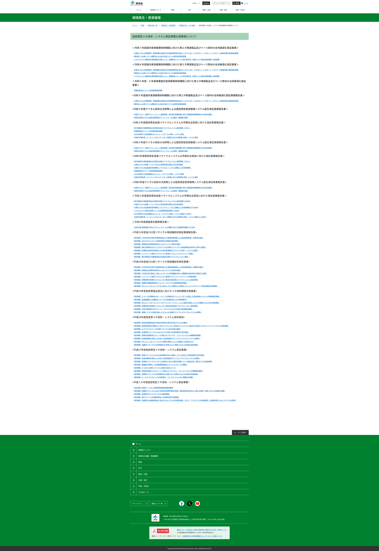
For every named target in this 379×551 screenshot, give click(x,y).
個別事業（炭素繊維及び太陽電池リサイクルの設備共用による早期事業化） (161, 299)
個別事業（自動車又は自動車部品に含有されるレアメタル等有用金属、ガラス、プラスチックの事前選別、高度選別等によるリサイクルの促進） (185, 400)
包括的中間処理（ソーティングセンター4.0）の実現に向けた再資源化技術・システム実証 (166, 137)
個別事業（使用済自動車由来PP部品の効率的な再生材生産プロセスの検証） (161, 322)
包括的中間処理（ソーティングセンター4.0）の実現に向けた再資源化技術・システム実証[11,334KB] (170, 217)
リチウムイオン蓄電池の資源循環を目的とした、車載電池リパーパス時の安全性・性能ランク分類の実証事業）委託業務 (176, 59)
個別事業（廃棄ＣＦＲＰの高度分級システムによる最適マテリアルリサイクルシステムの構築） (168, 312)
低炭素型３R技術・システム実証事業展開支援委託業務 (153, 387)
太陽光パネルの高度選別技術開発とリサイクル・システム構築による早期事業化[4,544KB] (166, 207)
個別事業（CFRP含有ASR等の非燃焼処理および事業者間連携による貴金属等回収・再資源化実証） (169, 238)
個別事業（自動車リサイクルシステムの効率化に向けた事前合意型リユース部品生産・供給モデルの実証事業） (173, 361)
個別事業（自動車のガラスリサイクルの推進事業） (152, 394)
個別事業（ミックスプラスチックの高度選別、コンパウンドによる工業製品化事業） (164, 377)
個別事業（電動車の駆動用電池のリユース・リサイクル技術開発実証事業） (161, 283)
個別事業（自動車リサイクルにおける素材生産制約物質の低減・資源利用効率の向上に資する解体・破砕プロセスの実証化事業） (180, 391)
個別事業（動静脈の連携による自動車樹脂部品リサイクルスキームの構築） (161, 364)
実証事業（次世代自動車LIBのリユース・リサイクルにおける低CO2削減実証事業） (163, 309)
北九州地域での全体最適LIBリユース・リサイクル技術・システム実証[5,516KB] (162, 214)
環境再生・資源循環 (168, 25)
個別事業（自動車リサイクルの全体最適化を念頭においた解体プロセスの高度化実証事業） (166, 345)
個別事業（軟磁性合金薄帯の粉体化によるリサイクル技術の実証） (158, 244)
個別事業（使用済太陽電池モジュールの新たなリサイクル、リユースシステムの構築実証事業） (168, 335)
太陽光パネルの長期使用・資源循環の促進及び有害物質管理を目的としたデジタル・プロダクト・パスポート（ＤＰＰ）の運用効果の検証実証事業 (186, 53)
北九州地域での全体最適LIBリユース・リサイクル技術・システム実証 (159, 134)
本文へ (195, 3)
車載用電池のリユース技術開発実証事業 (148, 90)
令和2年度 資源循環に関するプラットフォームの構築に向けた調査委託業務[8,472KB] (164, 227)
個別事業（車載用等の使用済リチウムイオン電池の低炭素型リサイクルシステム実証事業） (166, 279)
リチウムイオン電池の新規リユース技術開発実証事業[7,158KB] (156, 210)
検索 (237, 3)
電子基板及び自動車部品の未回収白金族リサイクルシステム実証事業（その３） (162, 161)
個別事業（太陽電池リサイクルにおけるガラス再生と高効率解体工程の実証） (161, 332)
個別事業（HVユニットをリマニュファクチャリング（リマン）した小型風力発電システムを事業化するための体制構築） (177, 302)
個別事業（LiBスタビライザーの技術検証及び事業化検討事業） (156, 241)
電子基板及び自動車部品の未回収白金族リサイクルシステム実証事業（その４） (162, 128)
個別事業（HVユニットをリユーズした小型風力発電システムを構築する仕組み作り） (164, 341)
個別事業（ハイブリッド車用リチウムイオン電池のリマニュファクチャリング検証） (164, 253)
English (206, 3)
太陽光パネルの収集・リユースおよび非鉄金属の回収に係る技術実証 (158, 164)
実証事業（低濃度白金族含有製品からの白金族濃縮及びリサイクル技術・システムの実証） (166, 250)
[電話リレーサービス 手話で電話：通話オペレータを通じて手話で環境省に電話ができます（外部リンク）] (160, 530)
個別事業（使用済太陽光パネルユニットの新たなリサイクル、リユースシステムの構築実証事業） (169, 371)
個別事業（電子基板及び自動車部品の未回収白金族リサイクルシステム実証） (161, 256)
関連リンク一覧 (157, 503)
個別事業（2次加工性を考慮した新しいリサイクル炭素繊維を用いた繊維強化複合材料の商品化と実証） (171, 273)
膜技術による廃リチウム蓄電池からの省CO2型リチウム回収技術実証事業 (160, 56)
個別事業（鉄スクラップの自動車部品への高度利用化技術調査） (157, 397)
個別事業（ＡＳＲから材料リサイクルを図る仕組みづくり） (155, 368)
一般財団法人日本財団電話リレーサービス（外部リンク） (202, 536)
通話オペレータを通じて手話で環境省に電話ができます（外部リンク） (202, 529)
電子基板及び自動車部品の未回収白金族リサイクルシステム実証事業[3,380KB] (162, 201)
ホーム (138, 10)
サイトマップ (137, 503)
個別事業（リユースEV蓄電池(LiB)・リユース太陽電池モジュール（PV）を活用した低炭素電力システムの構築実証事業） (177, 296)
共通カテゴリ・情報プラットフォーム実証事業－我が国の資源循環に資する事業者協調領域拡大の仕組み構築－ (173, 114)
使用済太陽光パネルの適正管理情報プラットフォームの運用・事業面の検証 (161, 117)
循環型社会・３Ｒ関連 (187, 25)
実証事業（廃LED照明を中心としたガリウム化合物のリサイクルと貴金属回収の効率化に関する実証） (170, 247)
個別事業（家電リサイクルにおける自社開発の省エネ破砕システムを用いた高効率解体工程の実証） (169, 355)
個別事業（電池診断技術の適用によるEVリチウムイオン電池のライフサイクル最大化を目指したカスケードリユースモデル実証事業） (181, 326)
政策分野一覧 (152, 25)
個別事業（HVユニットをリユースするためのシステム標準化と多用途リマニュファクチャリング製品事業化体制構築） (176, 286)
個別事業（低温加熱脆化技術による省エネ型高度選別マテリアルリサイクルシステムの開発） (167, 358)
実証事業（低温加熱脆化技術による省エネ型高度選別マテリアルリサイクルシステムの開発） (167, 338)
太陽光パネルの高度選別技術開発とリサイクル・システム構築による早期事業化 (162, 167)
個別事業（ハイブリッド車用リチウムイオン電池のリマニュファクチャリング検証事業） (165, 276)
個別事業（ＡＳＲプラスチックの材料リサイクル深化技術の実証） (158, 329)
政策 (142, 25)
